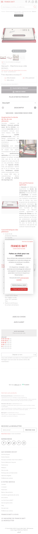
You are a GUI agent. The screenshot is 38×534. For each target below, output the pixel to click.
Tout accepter (20, 289)
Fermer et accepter (27, 241)
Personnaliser (19, 285)
